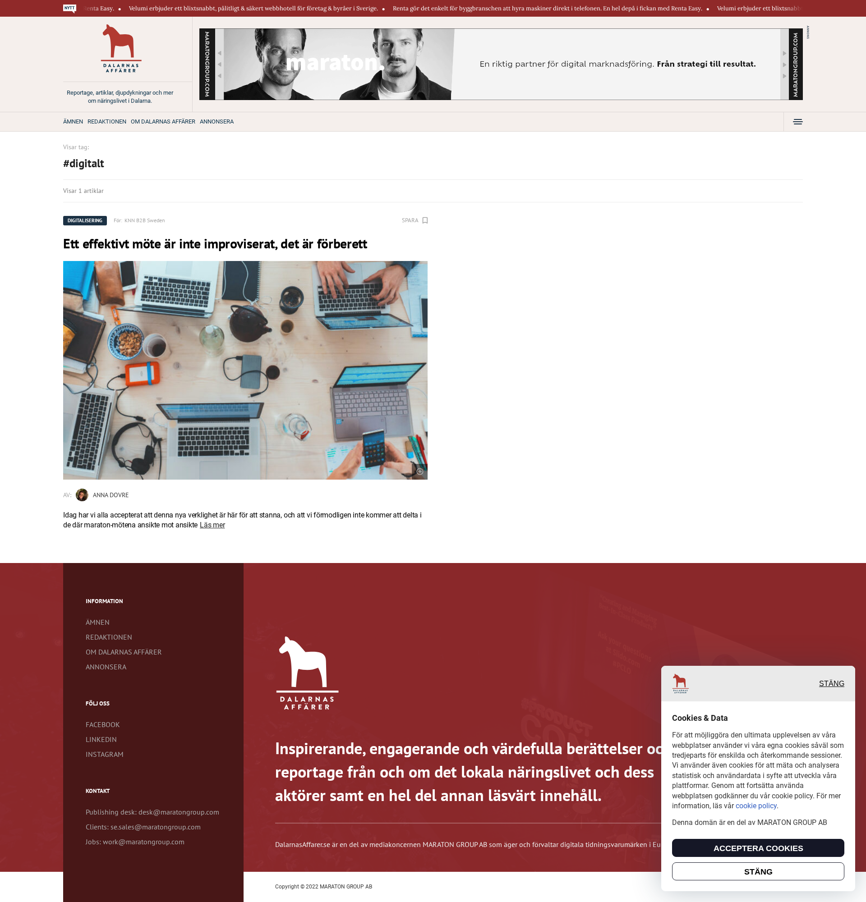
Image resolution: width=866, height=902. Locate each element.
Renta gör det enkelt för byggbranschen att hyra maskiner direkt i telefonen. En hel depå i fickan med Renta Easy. (506, 8)
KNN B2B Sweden (144, 220)
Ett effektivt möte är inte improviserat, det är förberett (215, 243)
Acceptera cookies (758, 848)
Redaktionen (107, 121)
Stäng (831, 683)
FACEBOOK (103, 724)
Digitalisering (85, 220)
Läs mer (212, 525)
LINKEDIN (101, 739)
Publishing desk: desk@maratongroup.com (152, 811)
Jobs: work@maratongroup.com (135, 841)
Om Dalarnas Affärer (163, 121)
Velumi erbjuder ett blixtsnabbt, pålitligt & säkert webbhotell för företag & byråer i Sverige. (212, 8)
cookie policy (756, 805)
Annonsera (217, 121)
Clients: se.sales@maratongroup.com (143, 826)
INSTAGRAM (105, 754)
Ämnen (73, 121)
